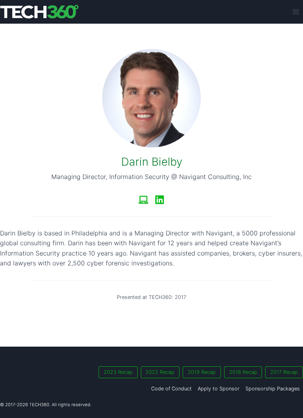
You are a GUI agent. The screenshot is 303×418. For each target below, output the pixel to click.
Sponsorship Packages (272, 389)
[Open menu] (295, 12)
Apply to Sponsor (218, 389)
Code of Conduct (171, 389)
